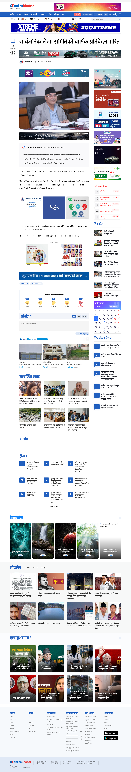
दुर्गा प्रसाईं (16, 19)
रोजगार (31, 723)
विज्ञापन (106, 723)
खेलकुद (56, 14)
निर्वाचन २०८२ (88, 734)
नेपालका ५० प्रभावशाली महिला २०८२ (72, 718)
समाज (11, 717)
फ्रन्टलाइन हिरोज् (70, 745)
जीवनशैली (34, 14)
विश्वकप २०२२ (88, 740)
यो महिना (43, 568)
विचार (50, 14)
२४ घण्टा (27, 568)
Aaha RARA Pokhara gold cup (55, 728)
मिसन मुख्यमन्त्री (51, 19)
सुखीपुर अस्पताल (65, 19)
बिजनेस (26, 14)
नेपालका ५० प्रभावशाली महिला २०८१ (72, 723)
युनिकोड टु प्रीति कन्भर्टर (72, 751)
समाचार (19, 14)
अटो (30, 729)
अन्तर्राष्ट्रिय (12, 737)
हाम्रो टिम (106, 717)
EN (106, 14)
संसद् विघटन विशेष (90, 723)
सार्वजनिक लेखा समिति (36, 284)
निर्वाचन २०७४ (89, 726)
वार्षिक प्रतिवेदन (24, 284)
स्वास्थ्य (100, 14)
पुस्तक (26, 19)
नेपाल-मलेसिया (78, 19)
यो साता (35, 568)
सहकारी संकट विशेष (90, 717)
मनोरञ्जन (43, 14)
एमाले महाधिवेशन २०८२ (91, 737)
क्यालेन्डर (99, 303)
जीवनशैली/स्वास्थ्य (15, 732)
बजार (30, 717)
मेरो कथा (68, 742)
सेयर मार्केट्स (88, 14)
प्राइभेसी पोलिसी (108, 726)
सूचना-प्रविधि (32, 732)
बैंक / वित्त (31, 726)
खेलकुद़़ (12, 729)
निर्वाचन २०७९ (89, 732)
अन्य (62, 14)
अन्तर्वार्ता (12, 726)
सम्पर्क (105, 729)
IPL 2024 (50, 725)
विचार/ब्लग (13, 720)
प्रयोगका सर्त (107, 720)
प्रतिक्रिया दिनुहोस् (82, 333)
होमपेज (12, 14)
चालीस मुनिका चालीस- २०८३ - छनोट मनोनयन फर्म (74, 732)
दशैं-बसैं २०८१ (88, 743)
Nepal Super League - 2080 (54, 733)
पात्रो (79, 14)
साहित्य (12, 723)
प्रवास (11, 734)
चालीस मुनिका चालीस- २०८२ (74, 736)
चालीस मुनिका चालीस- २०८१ (74, 739)
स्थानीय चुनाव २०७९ (90, 729)
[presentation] (84, 339)
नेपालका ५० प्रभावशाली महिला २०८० (72, 727)
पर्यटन (30, 720)
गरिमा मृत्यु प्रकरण (38, 19)
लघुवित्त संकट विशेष (90, 720)
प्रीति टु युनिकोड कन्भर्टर (72, 748)
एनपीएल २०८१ (51, 717)
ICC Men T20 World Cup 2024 (54, 721)
